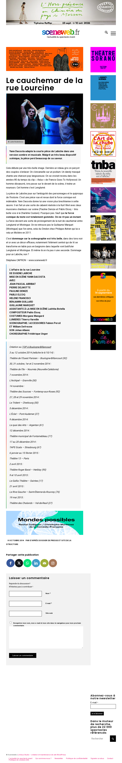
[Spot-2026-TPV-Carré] (103, 99)
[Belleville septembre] (44, 534)
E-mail (49, 603)
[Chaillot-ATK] (103, 267)
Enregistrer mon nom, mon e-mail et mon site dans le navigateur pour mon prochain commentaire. (47, 624)
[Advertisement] (103, 397)
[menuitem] (105, 33)
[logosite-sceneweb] (61, 33)
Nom (48, 593)
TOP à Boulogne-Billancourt (36, 347)
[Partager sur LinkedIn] (36, 563)
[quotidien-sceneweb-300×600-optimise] (103, 321)
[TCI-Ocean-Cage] (103, 211)
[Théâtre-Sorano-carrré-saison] (103, 71)
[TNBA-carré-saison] (103, 183)
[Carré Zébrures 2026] (103, 239)
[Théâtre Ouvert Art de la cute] (103, 155)
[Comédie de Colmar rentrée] (103, 127)
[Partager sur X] (19, 563)
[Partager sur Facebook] (10, 563)
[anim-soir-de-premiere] (103, 349)
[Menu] (112, 33)
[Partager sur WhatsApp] (27, 563)
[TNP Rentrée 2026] (44, 70)
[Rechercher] (105, 33)
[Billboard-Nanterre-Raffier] (61, 24)
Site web (49, 613)
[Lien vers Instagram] (53, 563)
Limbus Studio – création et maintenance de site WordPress (42, 755)
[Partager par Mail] (44, 563)
